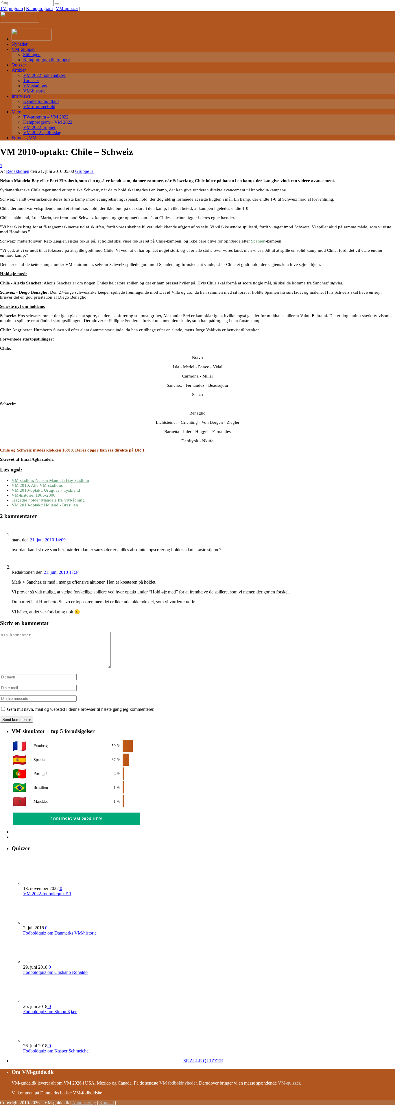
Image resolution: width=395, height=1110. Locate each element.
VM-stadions (35, 85)
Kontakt (106, 1102)
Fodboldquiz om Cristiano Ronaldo (55, 972)
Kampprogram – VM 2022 (47, 122)
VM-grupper (23, 49)
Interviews (21, 96)
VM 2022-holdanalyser (44, 75)
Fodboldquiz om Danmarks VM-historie (60, 932)
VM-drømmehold (39, 106)
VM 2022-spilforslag (42, 132)
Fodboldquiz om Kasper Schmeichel (56, 1050)
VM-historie (34, 90)
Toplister (31, 80)
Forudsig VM (24, 137)
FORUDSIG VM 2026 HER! (76, 819)
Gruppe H (84, 171)
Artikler (19, 70)
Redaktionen (17, 171)
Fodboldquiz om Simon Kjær (50, 1011)
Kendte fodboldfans (41, 101)
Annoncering (84, 1102)
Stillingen (31, 54)
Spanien (258, 241)
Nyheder (19, 44)
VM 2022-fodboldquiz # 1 (47, 893)
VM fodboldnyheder (178, 1083)
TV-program (11, 8)
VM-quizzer (67, 8)
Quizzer (19, 64)
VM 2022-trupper (39, 127)
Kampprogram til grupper (46, 59)
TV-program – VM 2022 (46, 116)
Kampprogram (39, 8)
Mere (16, 111)
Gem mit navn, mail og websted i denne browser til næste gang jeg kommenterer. (80, 709)
